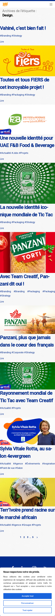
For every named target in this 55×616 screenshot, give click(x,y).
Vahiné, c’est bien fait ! (23, 28)
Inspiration (49, 463)
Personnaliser (27, 603)
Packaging (18, 94)
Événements (33, 463)
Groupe (27, 524)
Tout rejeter (28, 610)
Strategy (17, 35)
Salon (20, 468)
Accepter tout (27, 596)
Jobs (15, 153)
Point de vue (8, 468)
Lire (2, 41)
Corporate (18, 352)
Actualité (6, 153)
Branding (6, 35)
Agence (19, 463)
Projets (24, 153)
